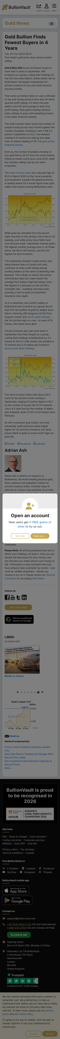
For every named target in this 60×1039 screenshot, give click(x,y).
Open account (41, 535)
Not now (20, 535)
